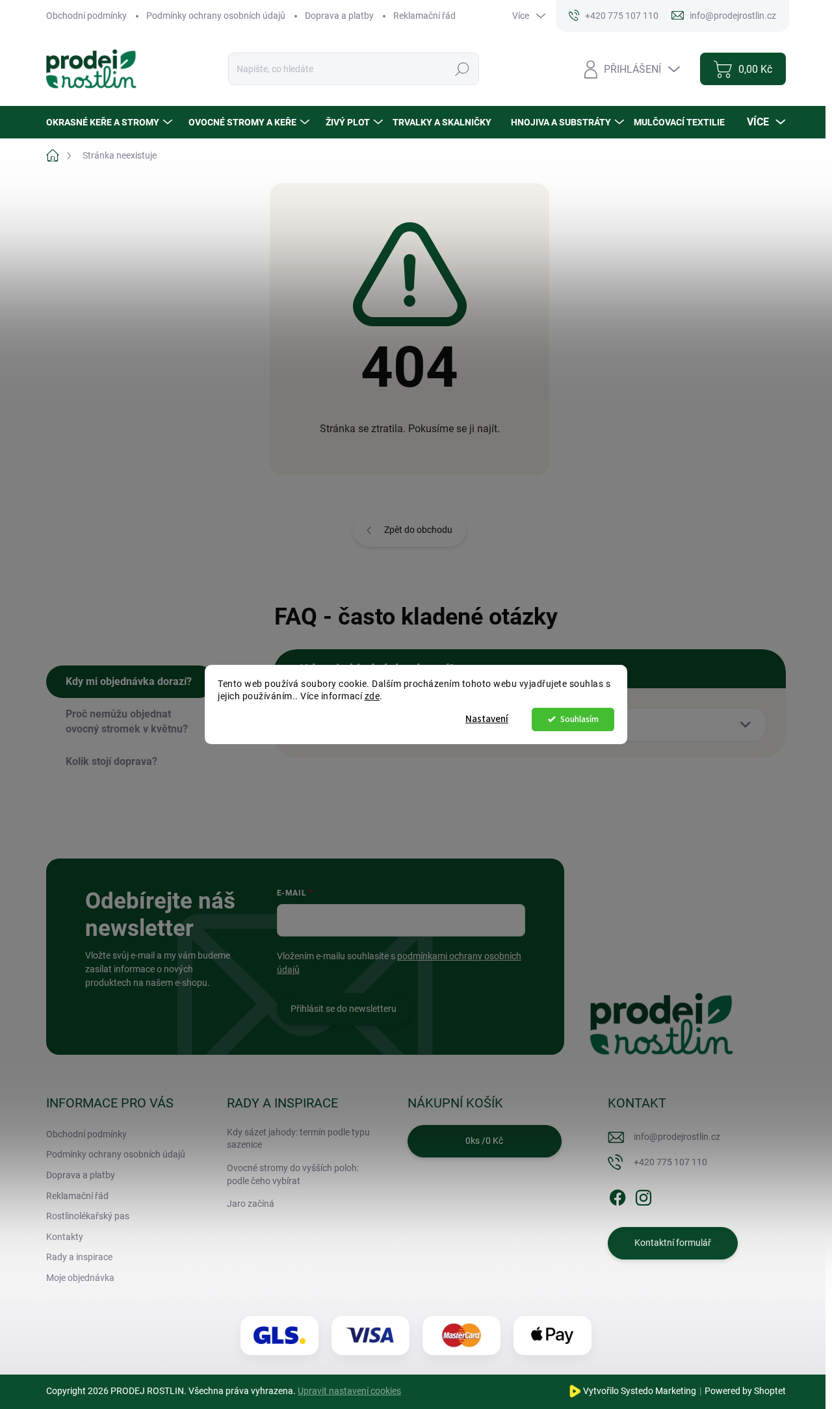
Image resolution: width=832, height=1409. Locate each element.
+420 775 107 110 (670, 1162)
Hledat (461, 69)
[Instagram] (643, 1195)
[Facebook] (617, 1195)
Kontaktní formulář (672, 1242)
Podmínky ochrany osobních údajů (215, 15)
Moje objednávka (80, 1278)
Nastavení (486, 719)
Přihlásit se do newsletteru (343, 1008)
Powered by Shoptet (745, 1391)
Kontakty (64, 1237)
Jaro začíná (250, 1203)
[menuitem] (111, 122)
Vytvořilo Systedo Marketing (639, 1391)
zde (372, 696)
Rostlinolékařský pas (87, 1216)
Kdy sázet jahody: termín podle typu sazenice (298, 1138)
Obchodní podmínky (86, 15)
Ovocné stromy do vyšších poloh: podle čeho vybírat (293, 1174)
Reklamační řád (424, 15)
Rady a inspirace (79, 1257)
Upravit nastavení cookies (349, 1391)
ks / (484, 1140)
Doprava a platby (339, 15)
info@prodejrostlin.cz (677, 1136)
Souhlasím (579, 719)
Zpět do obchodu (418, 529)
